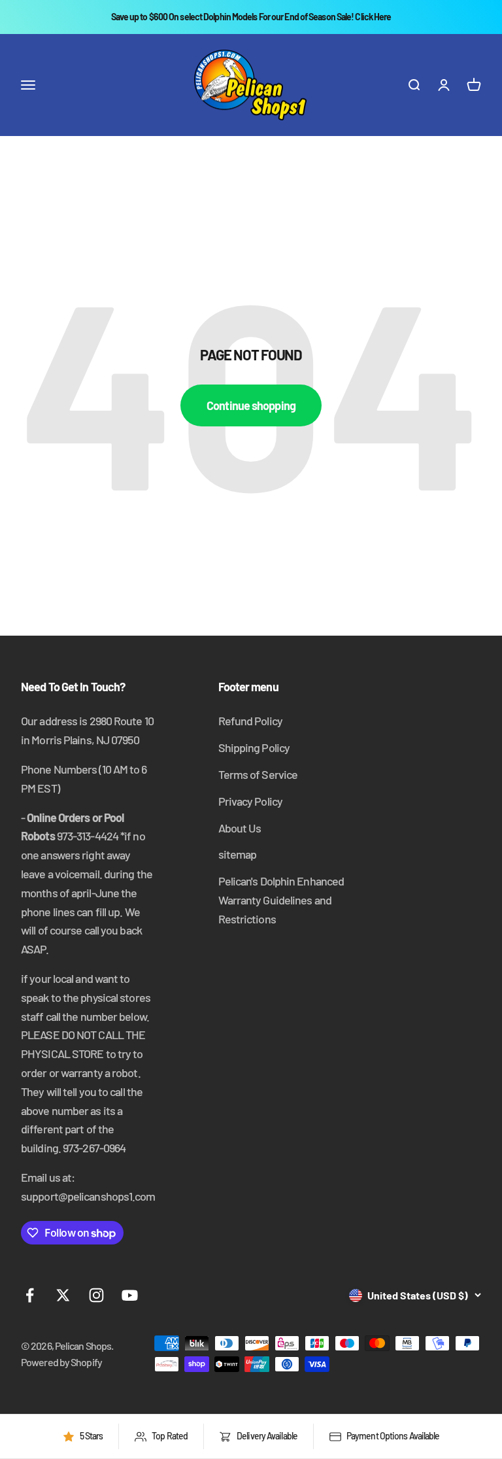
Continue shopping (251, 405)
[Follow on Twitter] (63, 1295)
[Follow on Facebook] (30, 1295)
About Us (239, 828)
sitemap (237, 854)
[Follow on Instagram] (96, 1295)
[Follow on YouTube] (130, 1295)
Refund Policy (250, 720)
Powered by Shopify (61, 1362)
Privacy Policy (250, 801)
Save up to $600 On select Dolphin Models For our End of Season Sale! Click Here (251, 16)
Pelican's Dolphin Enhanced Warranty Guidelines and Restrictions (281, 900)
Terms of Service (258, 774)
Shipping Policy (254, 747)
